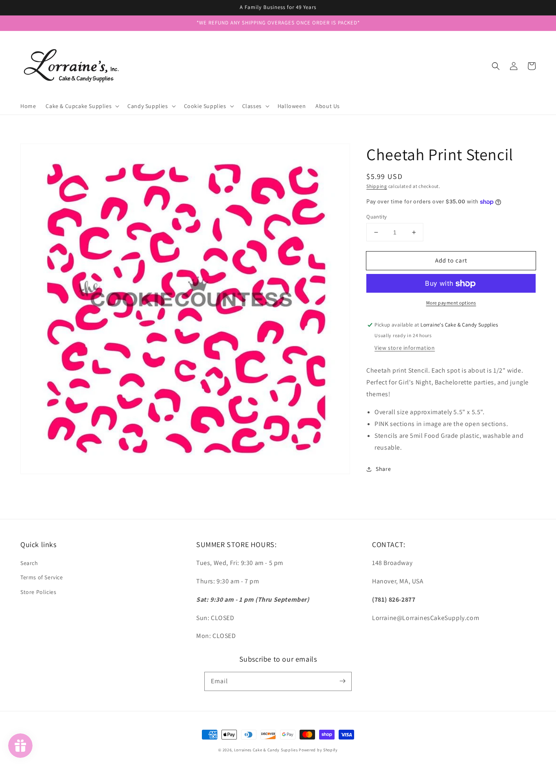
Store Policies (38, 592)
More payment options (451, 303)
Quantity (376, 216)
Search (29, 563)
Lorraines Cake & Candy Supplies (266, 750)
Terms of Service (41, 577)
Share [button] (383, 468)
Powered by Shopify (318, 750)
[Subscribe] (342, 681)
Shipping (376, 186)
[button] (496, 66)
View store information (404, 347)
